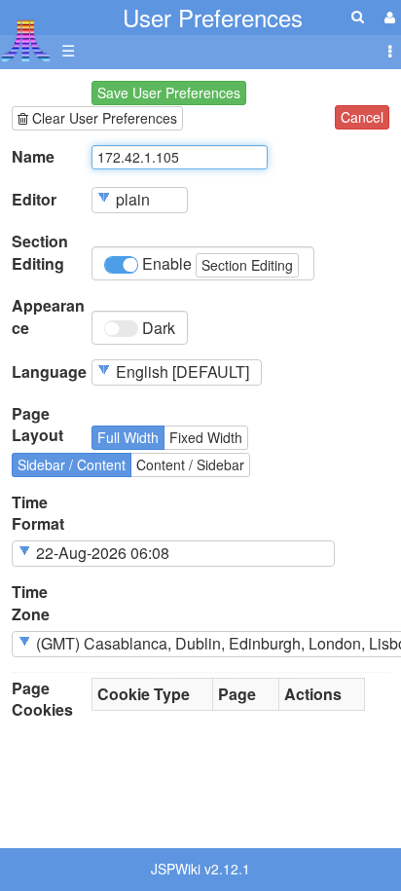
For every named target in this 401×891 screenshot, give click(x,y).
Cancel (362, 117)
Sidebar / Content (72, 464)
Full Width (128, 437)
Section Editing (40, 253)
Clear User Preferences (102, 118)
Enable (215, 263)
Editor (34, 199)
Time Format (38, 514)
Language (49, 372)
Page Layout (37, 425)
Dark (156, 327)
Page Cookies (42, 700)
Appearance (48, 317)
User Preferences (213, 17)
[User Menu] (387, 17)
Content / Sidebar (190, 464)
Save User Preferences (168, 92)
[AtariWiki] (26, 34)
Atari (26, 40)
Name (33, 156)
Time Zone (31, 603)
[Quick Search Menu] (358, 16)
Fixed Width (205, 437)
